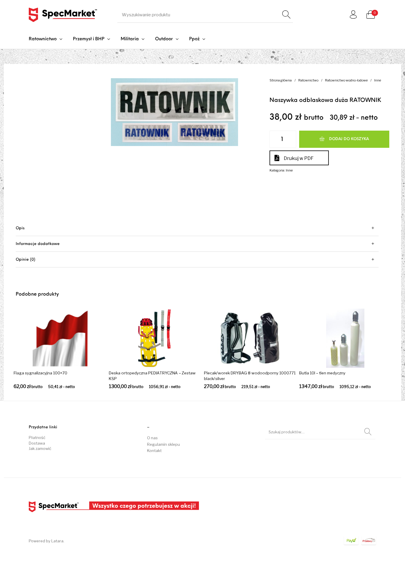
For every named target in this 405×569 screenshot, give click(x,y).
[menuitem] (45, 39)
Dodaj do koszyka (349, 139)
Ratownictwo (308, 80)
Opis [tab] (20, 228)
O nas (152, 437)
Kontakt (154, 450)
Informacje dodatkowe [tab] (38, 244)
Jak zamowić (40, 448)
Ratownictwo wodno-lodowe (346, 80)
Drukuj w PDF (299, 158)
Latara (57, 540)
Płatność (37, 437)
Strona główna (281, 80)
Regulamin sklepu (163, 444)
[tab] (197, 228)
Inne (377, 80)
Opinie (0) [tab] (25, 260)
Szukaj (368, 432)
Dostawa (37, 443)
